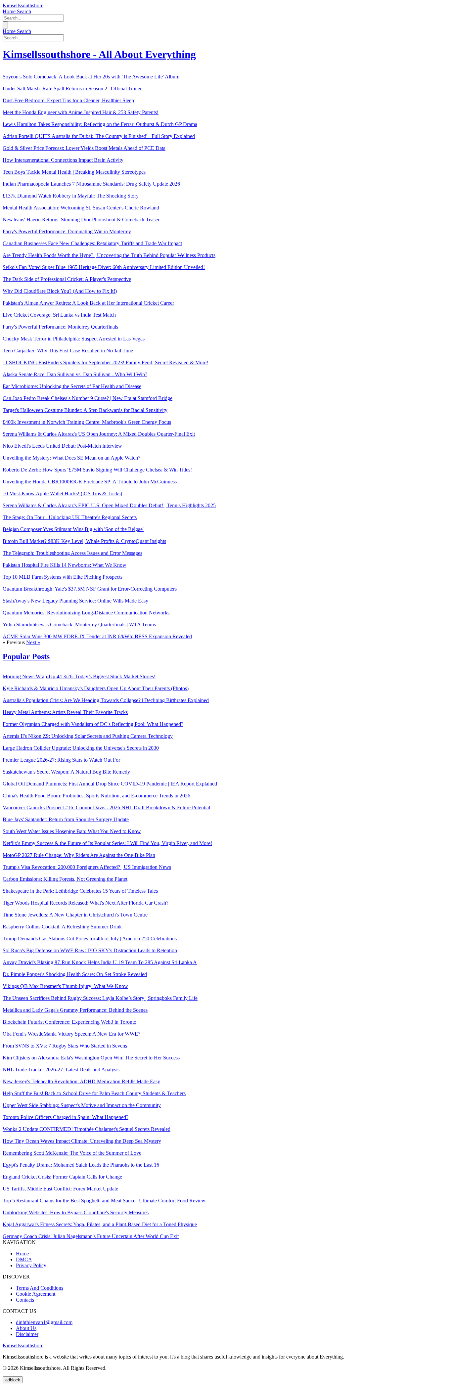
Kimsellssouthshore (23, 5)
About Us (26, 1328)
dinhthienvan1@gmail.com (44, 1322)
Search (24, 11)
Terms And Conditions (39, 1288)
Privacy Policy (31, 1265)
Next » (33, 642)
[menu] (5, 25)
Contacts (25, 1300)
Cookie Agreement (35, 1294)
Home (10, 11)
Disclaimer (27, 1334)
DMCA (24, 1259)
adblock (12, 1379)
